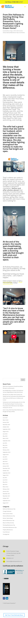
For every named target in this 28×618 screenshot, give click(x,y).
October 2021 (6, 498)
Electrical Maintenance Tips (12, 32)
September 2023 (6, 452)
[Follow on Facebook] (4, 598)
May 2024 (5, 445)
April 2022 (5, 484)
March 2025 (5, 438)
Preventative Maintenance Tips (10, 527)
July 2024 (5, 443)
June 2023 (5, 459)
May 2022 (5, 482)
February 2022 (6, 489)
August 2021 (6, 503)
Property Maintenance (8, 529)
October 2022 (6, 470)
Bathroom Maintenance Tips (9, 509)
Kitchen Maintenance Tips (8, 520)
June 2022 (5, 480)
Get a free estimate (12, 282)
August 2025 (6, 431)
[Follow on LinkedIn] (7, 598)
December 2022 (6, 468)
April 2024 (5, 447)
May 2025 (5, 436)
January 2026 (6, 422)
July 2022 (5, 477)
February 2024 (6, 450)
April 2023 (5, 461)
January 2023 (6, 466)
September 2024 (6, 440)
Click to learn (7, 281)
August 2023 (6, 454)
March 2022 (5, 487)
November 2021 (6, 496)
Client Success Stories (8, 513)
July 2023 (5, 457)
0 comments (22, 32)
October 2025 (6, 427)
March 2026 (5, 420)
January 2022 (6, 491)
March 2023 (5, 463)
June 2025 (5, 434)
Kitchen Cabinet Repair (8, 518)
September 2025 (6, 429)
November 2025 (6, 424)
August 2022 (6, 475)
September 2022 (6, 473)
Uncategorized (6, 534)
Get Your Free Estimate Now (14, 615)
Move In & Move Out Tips (8, 523)
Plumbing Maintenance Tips (9, 525)
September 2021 (6, 500)
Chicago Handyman (7, 511)
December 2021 (6, 493)
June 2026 (5, 417)
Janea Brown (7, 31)
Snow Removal (6, 532)
